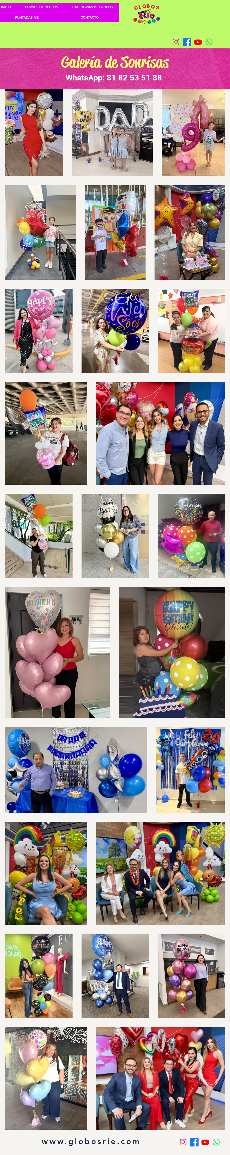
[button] (92, 7)
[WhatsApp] (209, 42)
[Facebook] (187, 42)
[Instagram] (176, 42)
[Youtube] (198, 42)
